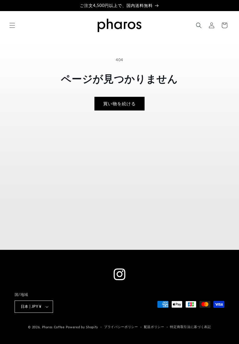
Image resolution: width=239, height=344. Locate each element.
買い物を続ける (119, 103)
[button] (12, 25)
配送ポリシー (154, 327)
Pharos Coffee (53, 327)
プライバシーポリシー (121, 327)
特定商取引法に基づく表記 (190, 327)
